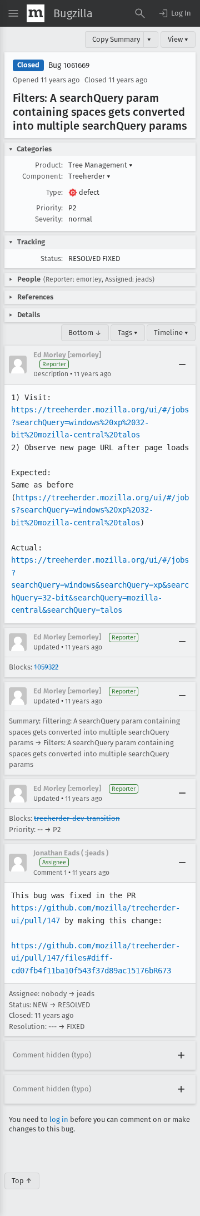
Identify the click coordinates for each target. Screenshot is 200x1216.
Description (50, 374)
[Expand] (181, 1055)
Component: (42, 176)
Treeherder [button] (89, 176)
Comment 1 (50, 873)
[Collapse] (182, 364)
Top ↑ (22, 1180)
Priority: (49, 208)
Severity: (49, 219)
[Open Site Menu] (13, 13)
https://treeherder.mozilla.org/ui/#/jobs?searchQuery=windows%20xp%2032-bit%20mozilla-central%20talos (100, 422)
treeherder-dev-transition (77, 818)
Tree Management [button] (100, 165)
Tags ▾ (128, 332)
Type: (54, 192)
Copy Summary (116, 39)
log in (58, 1119)
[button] (174, 13)
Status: (52, 258)
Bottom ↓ (85, 332)
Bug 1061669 (68, 65)
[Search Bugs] (140, 13)
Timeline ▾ (171, 332)
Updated (46, 647)
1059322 (46, 667)
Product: (49, 165)
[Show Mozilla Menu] (35, 13)
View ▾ (178, 39)
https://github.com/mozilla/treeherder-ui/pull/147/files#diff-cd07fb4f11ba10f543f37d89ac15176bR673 (95, 958)
